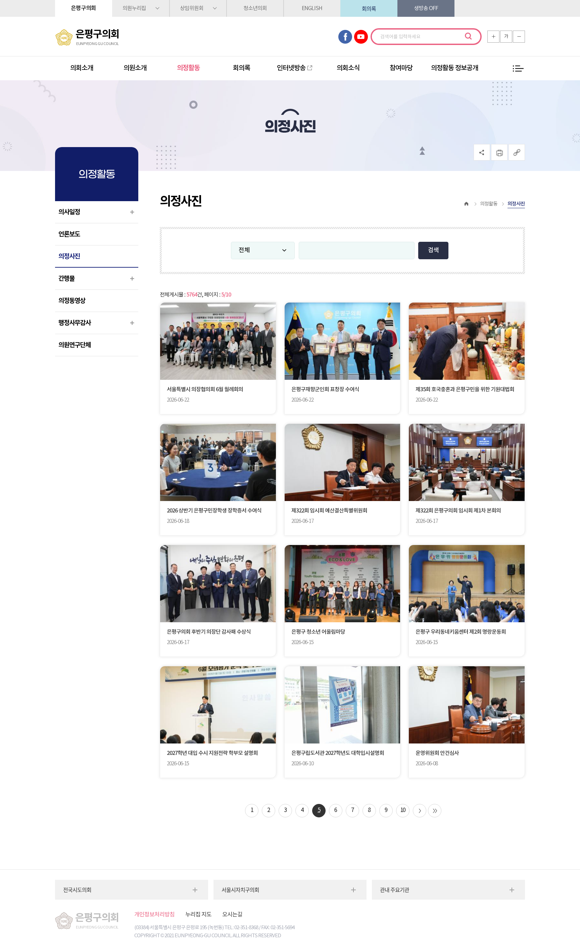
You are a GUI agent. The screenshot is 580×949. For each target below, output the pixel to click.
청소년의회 (255, 8)
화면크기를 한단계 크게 (493, 37)
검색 (468, 36)
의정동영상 (71, 301)
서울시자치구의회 (240, 890)
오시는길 (232, 914)
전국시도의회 (77, 890)
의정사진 (69, 256)
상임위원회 (191, 8)
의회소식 (348, 68)
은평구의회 (83, 8)
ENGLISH (312, 8)
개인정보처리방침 (154, 914)
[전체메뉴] (518, 68)
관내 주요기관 (394, 890)
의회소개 (81, 68)
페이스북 (345, 37)
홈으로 (466, 204)
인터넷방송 (291, 68)
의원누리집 (134, 8)
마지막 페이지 (434, 810)
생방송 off (426, 8)
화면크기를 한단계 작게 (519, 37)
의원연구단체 (74, 345)
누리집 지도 (198, 914)
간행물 (66, 278)
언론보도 (69, 234)
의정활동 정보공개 (454, 68)
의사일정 (69, 212)
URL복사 (517, 152)
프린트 (499, 152)
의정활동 (188, 68)
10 (402, 810)
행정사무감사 (74, 323)
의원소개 (135, 68)
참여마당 (401, 68)
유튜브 (361, 37)
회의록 (369, 8)
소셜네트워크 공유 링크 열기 (482, 152)
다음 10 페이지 (419, 810)
